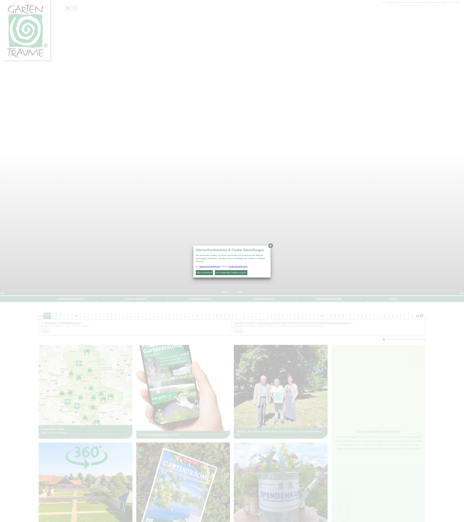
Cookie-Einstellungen (237, 266)
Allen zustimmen (204, 272)
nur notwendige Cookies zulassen (231, 272)
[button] (270, 245)
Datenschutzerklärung (209, 266)
